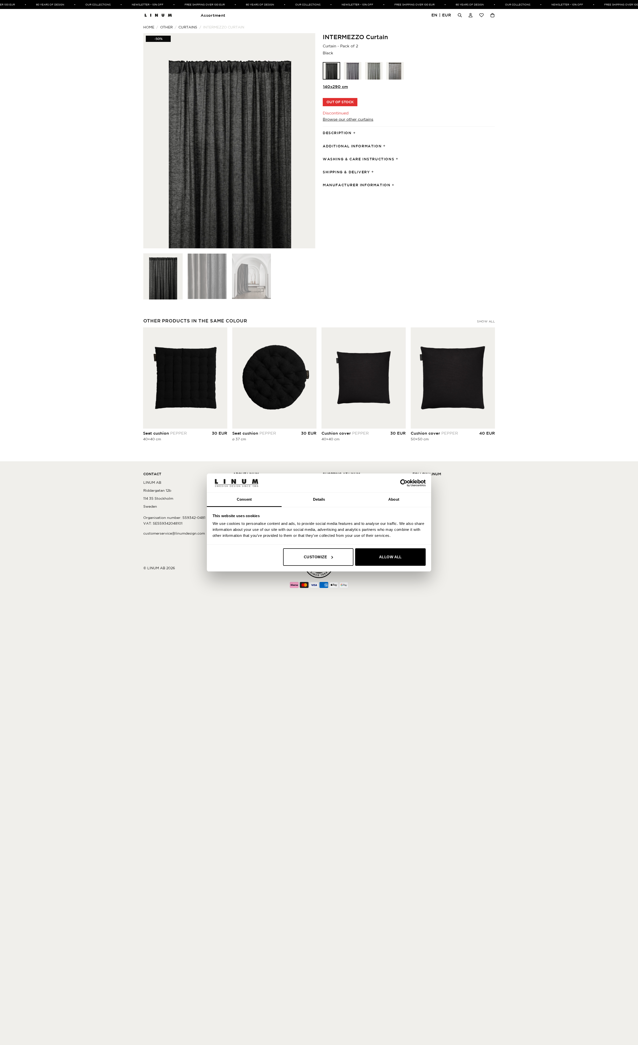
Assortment (213, 15)
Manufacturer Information (356, 185)
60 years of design (41, 4)
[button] (441, 15)
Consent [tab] (244, 499)
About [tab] (393, 499)
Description (337, 133)
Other (166, 27)
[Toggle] (356, 133)
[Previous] (153, 140)
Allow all (390, 557)
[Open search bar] (460, 15)
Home (148, 27)
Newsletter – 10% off (139, 4)
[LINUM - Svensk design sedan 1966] (158, 15)
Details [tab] (319, 499)
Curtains (187, 27)
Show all (486, 321)
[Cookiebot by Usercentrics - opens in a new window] (404, 483)
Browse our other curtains (348, 119)
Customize (315, 557)
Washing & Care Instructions (358, 159)
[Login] (470, 15)
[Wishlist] (481, 15)
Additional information (352, 146)
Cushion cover (345, 433)
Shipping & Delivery (346, 172)
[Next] (305, 140)
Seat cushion (165, 433)
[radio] (331, 71)
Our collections (89, 4)
